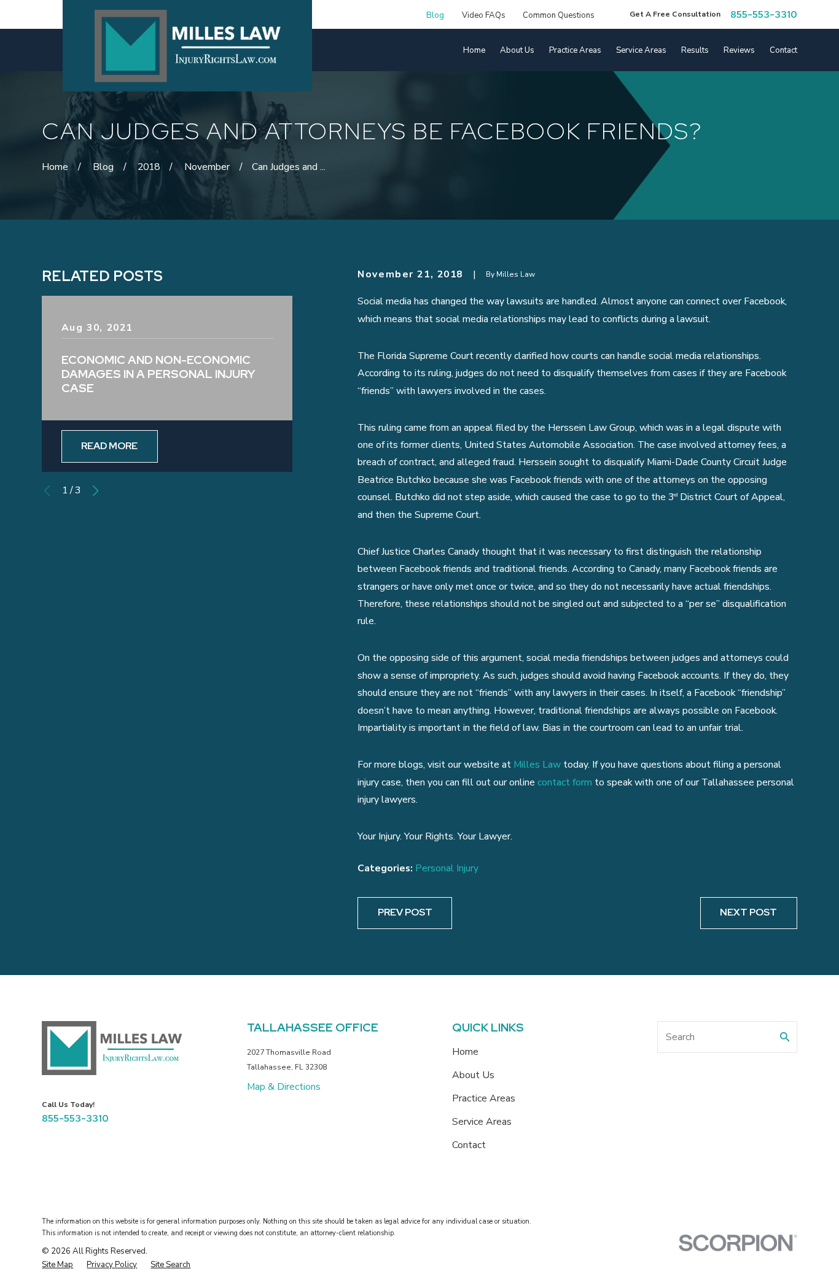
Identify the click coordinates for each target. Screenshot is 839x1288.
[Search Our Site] (785, 1037)
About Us (473, 1075)
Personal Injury (446, 868)
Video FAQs (483, 15)
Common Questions (559, 15)
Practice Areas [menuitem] (575, 50)
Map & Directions (284, 1086)
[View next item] (95, 490)
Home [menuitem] (474, 50)
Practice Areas (483, 1098)
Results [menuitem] (695, 50)
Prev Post (405, 912)
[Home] (188, 46)
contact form (564, 782)
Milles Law (537, 764)
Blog (435, 15)
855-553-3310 (763, 15)
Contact (469, 1145)
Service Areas (482, 1121)
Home (465, 1052)
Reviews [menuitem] (739, 50)
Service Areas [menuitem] (641, 50)
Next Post (748, 912)
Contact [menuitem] (783, 50)
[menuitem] (57, 1264)
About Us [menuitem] (517, 50)
